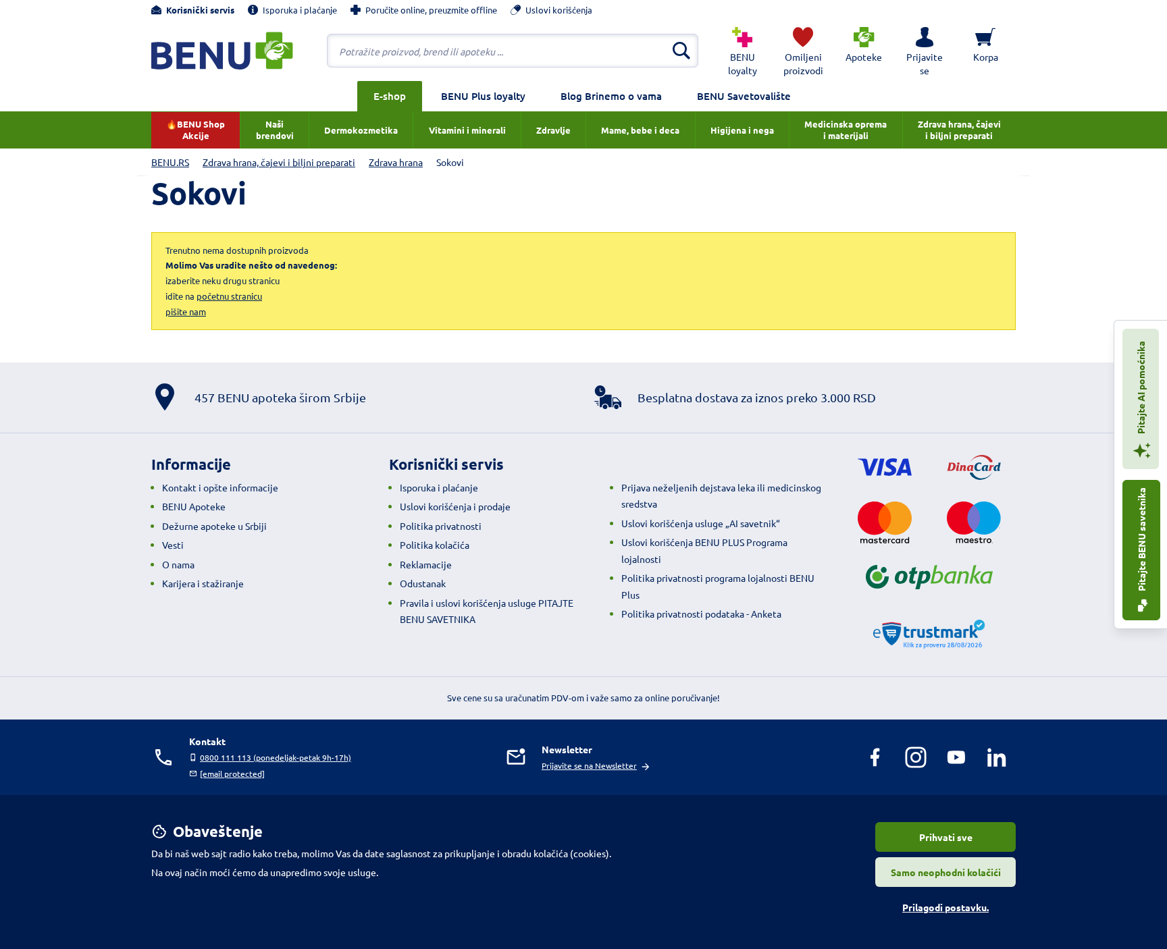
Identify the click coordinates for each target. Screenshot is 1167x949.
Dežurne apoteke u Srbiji (214, 526)
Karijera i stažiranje (203, 583)
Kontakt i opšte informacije (220, 487)
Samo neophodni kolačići (946, 872)
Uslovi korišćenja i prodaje (455, 506)
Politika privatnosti (441, 526)
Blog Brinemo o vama (611, 96)
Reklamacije (426, 564)
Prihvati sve (945, 837)
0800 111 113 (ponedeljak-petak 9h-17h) (275, 757)
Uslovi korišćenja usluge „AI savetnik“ (700, 523)
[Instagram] (916, 757)
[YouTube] (956, 757)
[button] (924, 50)
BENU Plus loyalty (483, 96)
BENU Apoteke (194, 506)
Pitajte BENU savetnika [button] (1141, 540)
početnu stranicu (229, 296)
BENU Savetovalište (744, 96)
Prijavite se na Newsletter (589, 765)
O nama (178, 564)
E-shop (389, 96)
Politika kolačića (434, 545)
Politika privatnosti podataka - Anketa (701, 613)
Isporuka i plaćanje (439, 487)
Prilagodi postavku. (945, 907)
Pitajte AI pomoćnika (1141, 388)
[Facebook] (875, 757)
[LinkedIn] (997, 757)
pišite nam (185, 311)
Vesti (173, 545)
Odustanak (423, 583)
